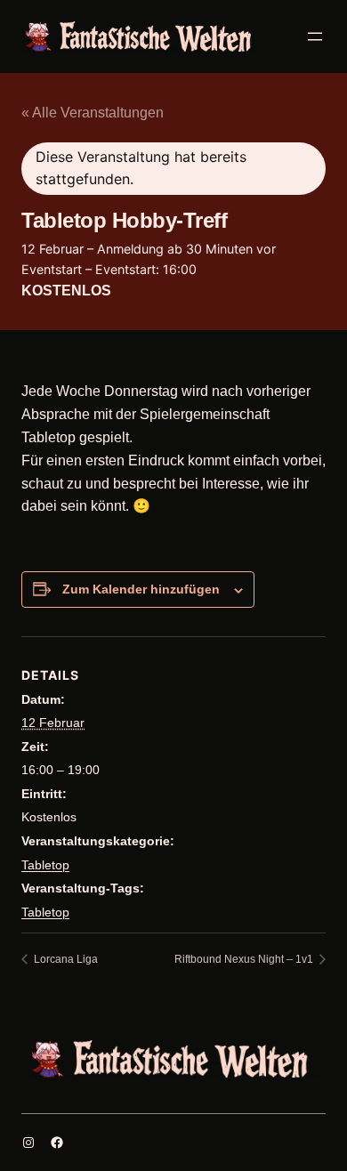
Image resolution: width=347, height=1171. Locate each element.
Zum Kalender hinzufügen (141, 589)
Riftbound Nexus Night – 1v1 (245, 959)
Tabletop (45, 865)
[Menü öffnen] (315, 36)
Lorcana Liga (64, 959)
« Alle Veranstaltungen (92, 112)
